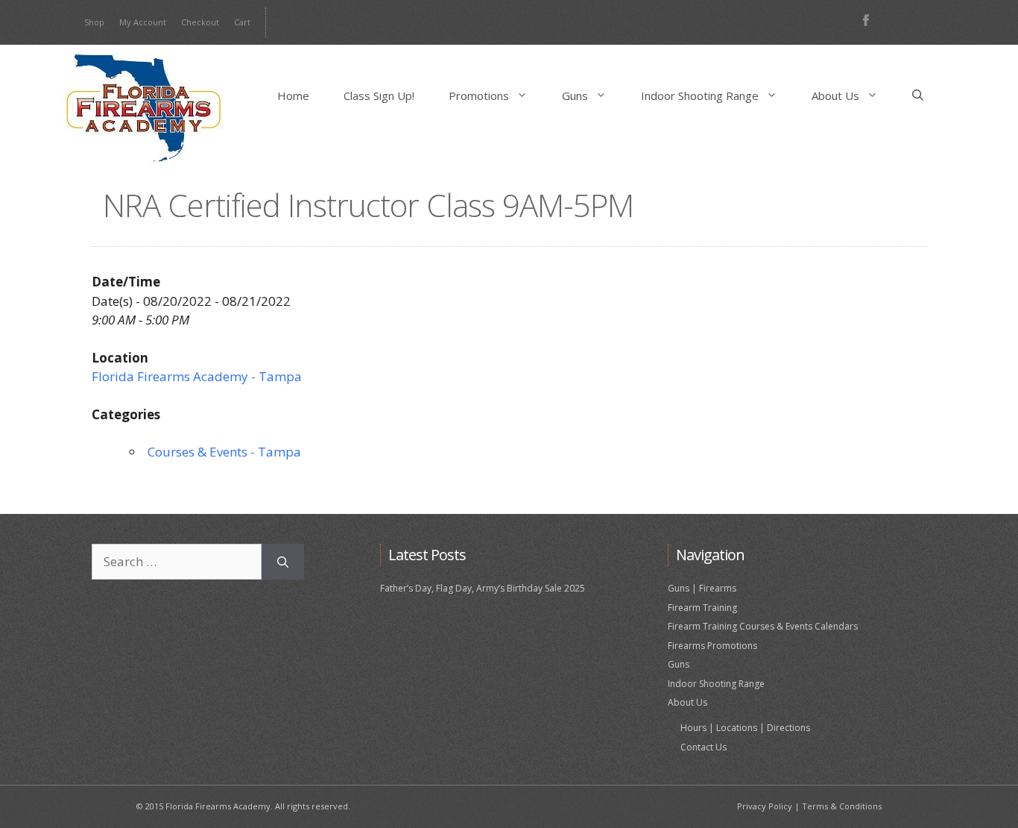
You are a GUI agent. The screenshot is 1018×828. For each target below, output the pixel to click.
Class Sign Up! (379, 95)
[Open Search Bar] (917, 95)
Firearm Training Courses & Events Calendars (763, 626)
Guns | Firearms (702, 588)
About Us (835, 95)
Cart (242, 22)
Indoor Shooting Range (700, 95)
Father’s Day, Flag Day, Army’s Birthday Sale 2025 (482, 588)
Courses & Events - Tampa (224, 451)
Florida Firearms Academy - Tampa (197, 376)
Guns (575, 95)
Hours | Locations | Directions (745, 727)
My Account (142, 22)
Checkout (200, 22)
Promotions (479, 95)
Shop (94, 22)
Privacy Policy (764, 806)
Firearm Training (702, 607)
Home (293, 95)
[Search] (283, 562)
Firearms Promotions (712, 645)
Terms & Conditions (842, 806)
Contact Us (703, 747)
